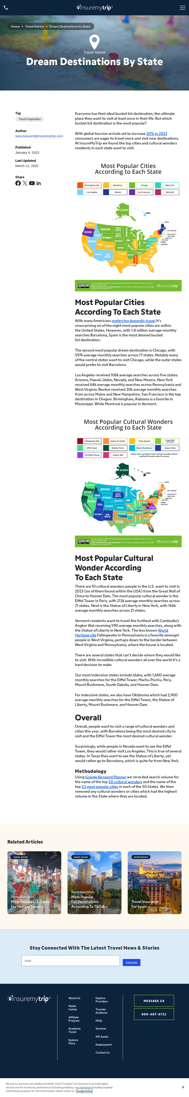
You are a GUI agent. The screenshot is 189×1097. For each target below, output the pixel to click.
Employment (104, 1044)
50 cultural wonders (125, 781)
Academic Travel (74, 1030)
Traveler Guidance (101, 1010)
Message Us (154, 1001)
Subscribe (131, 962)
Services (101, 1028)
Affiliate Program (74, 1018)
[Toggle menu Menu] (182, 8)
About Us (74, 998)
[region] (94, 1087)
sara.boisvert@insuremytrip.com (39, 136)
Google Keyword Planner (105, 776)
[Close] (183, 1087)
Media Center (72, 1007)
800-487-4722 (154, 1014)
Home (15, 26)
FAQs (99, 1020)
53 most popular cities (100, 786)
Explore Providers (102, 999)
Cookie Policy (84, 1091)
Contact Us (103, 1052)
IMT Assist (102, 1036)
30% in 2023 (156, 133)
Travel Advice (34, 26)
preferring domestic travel (133, 320)
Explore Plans (73, 1041)
